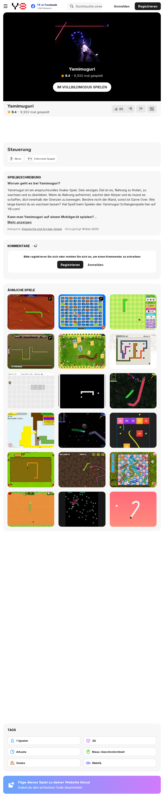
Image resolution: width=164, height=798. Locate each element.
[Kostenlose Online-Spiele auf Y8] (19, 6)
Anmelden (122, 6)
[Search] (71, 6)
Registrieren (147, 6)
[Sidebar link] (5, 6)
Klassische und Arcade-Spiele (42, 229)
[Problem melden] (141, 109)
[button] (19, 222)
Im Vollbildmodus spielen (82, 87)
